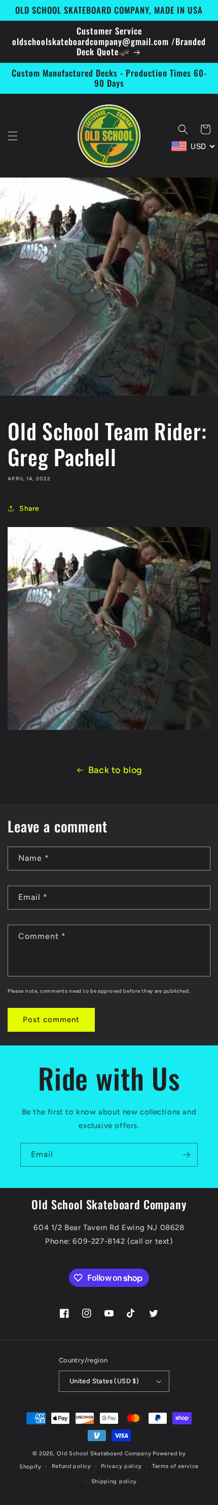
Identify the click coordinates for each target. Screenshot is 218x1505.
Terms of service (175, 1466)
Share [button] (29, 508)
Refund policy (71, 1466)
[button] (13, 136)
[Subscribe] (186, 1155)
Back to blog (115, 770)
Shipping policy (114, 1481)
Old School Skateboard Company (104, 1453)
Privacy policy (121, 1466)
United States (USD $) (104, 1381)
